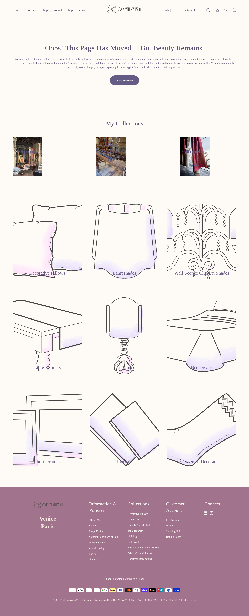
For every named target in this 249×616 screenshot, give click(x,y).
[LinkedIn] (205, 513)
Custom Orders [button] (191, 10)
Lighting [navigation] (132, 536)
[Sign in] (217, 10)
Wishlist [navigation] (170, 525)
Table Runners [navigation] (135, 530)
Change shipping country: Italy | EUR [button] (124, 579)
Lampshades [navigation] (134, 519)
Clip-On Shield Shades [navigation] (140, 525)
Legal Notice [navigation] (96, 531)
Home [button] (16, 10)
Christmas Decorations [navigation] (140, 559)
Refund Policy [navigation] (173, 537)
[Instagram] (212, 513)
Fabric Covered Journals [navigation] (141, 553)
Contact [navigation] (93, 525)
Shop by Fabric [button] (76, 10)
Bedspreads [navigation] (134, 542)
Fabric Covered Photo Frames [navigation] (144, 547)
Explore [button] (27, 165)
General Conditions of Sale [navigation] (103, 537)
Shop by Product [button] (52, 10)
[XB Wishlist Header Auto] (226, 10)
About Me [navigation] (94, 520)
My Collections (124, 123)
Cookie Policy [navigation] (97, 548)
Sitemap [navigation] (93, 559)
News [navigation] (92, 554)
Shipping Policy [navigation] (174, 531)
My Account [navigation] (172, 520)
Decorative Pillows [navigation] (138, 513)
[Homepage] (124, 10)
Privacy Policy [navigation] (97, 542)
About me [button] (31, 10)
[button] (171, 10)
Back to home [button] (124, 80)
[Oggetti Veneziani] (47, 505)
